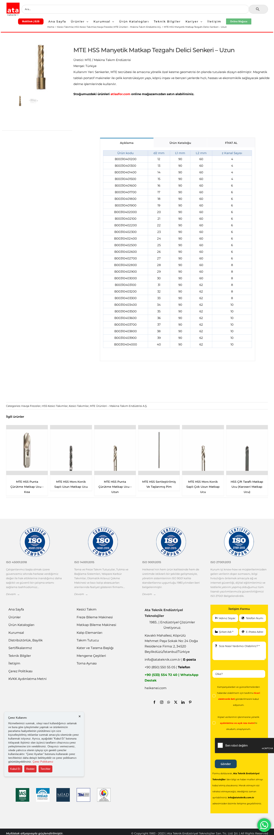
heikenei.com (155, 688)
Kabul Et (15, 768)
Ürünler (14, 617)
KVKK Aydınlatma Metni (27, 679)
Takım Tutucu (88, 640)
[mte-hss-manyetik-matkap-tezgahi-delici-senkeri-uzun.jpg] (40, 66)
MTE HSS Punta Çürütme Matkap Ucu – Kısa (202, 487)
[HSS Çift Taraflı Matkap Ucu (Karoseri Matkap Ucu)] (159, 450)
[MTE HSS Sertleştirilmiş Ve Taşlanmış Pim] (71, 450)
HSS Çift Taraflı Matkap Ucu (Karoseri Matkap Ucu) (159, 487)
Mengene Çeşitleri (91, 656)
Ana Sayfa (16, 609)
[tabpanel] (177, 254)
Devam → (13, 594)
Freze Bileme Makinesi (95, 617)
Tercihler (45, 768)
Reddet (30, 768)
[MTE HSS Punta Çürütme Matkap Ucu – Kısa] (203, 450)
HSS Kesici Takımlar (55, 405)
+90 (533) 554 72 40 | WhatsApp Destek (171, 677)
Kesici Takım (86, 609)
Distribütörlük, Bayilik (25, 640)
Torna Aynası (87, 663)
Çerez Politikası (20, 671)
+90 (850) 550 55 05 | (167, 667)
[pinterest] (190, 702)
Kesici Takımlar (79, 405)
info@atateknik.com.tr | (170, 659)
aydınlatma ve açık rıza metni (237, 723)
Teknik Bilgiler (19, 656)
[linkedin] (183, 702)
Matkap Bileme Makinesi (96, 625)
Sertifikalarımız (20, 648)
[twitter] (175, 702)
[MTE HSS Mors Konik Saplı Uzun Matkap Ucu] (247, 450)
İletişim (14, 663)
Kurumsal (16, 633)
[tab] (127, 142)
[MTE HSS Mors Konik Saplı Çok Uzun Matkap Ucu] (115, 450)
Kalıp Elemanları (89, 633)
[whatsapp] (168, 702)
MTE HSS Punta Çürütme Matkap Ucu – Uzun (27, 487)
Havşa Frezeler (31, 405)
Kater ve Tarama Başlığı (95, 648)
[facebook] (154, 702)
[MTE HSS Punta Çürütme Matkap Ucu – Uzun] (27, 450)
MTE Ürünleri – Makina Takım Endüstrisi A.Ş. (118, 405)
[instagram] (161, 702)
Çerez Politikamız (43, 761)
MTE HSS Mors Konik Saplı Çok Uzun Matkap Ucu (115, 487)
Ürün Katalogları (21, 625)
